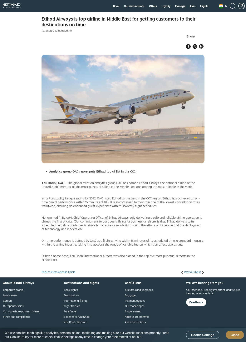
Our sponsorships (13, 306)
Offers (153, 6)
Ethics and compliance (16, 317)
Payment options (135, 300)
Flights (204, 6)
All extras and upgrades (139, 290)
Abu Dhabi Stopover (75, 322)
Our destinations (134, 6)
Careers (7, 300)
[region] (123, 335)
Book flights (71, 290)
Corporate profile (13, 290)
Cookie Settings (202, 335)
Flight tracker (72, 306)
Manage (180, 6)
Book (116, 6)
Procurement (133, 311)
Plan (192, 6)
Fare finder (70, 311)
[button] (223, 6)
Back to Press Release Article (58, 272)
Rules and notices (135, 322)
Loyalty (165, 6)
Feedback (196, 302)
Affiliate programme (137, 317)
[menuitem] (116, 6)
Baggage (130, 295)
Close (235, 335)
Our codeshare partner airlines (21, 311)
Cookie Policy (19, 337)
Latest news (10, 295)
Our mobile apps (134, 306)
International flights (75, 300)
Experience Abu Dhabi (77, 317)
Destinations (71, 295)
